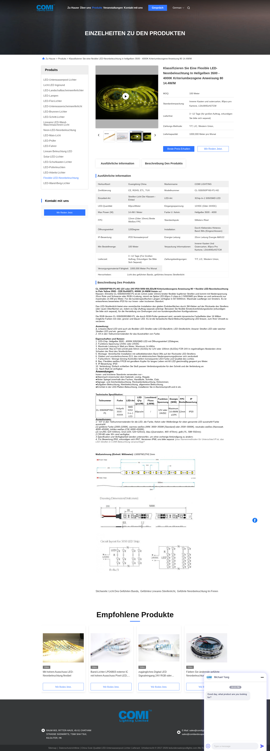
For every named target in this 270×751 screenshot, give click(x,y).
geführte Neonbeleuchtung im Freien (197, 591)
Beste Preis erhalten (178, 149)
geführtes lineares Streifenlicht (157, 591)
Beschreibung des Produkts (164, 163)
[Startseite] (45, 8)
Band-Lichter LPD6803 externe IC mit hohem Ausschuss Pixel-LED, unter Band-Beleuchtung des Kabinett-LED (109, 674)
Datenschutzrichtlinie (69, 748)
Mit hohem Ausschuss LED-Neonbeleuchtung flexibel (58, 674)
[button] (46, 655)
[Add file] (208, 746)
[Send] (262, 746)
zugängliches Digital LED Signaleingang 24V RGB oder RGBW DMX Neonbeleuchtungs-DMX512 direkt (156, 674)
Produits (97, 7)
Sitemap (52, 748)
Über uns (85, 7)
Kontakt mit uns (133, 7)
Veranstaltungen (113, 7)
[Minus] (262, 677)
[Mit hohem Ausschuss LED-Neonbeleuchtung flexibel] (63, 648)
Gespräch (157, 7)
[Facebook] (255, 520)
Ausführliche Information (117, 163)
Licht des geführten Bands (123, 591)
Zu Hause (73, 7)
